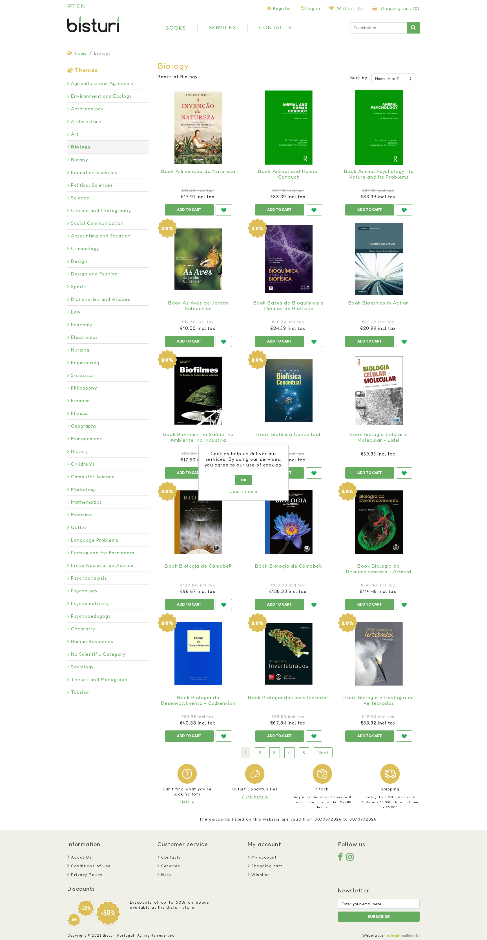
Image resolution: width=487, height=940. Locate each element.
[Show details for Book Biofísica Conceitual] (288, 391)
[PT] (72, 5)
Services (170, 865)
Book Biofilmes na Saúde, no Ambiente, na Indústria (198, 437)
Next (323, 752)
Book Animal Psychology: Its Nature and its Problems (379, 174)
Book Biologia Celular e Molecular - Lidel (378, 437)
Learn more (243, 491)
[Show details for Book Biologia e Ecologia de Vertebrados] (379, 654)
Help (165, 874)
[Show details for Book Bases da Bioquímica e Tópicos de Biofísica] (288, 259)
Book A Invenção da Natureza (198, 171)
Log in (313, 8)
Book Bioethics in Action (378, 303)
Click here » (255, 796)
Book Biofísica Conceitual (288, 434)
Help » (187, 801)
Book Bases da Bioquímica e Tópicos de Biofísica (288, 305)
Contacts (170, 857)
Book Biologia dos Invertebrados (288, 697)
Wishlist (259, 874)
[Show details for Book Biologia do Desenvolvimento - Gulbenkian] (198, 654)
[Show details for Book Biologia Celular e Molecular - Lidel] (379, 391)
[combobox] (379, 28)
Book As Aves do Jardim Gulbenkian (198, 305)
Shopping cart (266, 865)
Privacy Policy (86, 874)
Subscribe (379, 916)
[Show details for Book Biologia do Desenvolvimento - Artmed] (379, 522)
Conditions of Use (90, 865)
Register (282, 8)
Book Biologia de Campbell (198, 566)
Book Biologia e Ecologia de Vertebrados (379, 700)
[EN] (81, 5)
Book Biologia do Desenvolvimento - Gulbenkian (198, 700)
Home (81, 53)
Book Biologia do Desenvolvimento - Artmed (378, 568)
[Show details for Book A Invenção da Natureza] (198, 127)
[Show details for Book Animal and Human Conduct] (288, 127)
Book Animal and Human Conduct (288, 174)
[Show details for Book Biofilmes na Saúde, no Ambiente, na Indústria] (198, 391)
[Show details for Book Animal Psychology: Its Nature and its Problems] (379, 127)
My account (263, 857)
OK (244, 479)
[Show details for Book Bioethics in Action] (379, 259)
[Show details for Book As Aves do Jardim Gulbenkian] (198, 259)
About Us (81, 857)
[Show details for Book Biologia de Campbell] (198, 522)
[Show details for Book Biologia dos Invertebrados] (288, 654)
